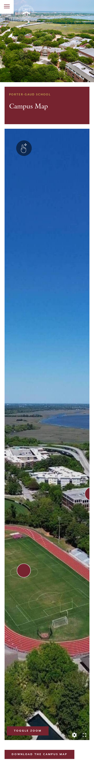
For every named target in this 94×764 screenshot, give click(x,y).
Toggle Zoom (28, 730)
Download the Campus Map (39, 754)
